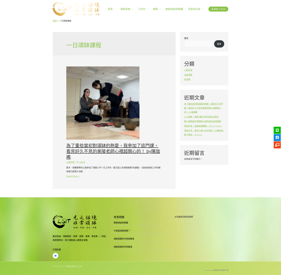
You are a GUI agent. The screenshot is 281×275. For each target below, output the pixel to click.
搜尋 (186, 38)
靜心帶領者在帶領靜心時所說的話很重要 (202, 121)
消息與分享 (194, 9)
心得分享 (70, 162)
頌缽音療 (125, 9)
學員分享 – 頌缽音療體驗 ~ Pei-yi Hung (202, 126)
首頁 (110, 9)
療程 (155, 9)
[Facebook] (55, 255)
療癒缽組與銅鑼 (174, 9)
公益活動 (188, 74)
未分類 (187, 79)
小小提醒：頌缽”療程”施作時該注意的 (201, 116)
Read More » (72, 176)
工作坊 (141, 9)
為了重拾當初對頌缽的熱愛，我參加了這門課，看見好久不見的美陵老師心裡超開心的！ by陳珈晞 (113, 151)
